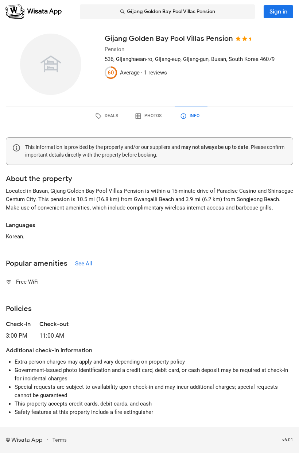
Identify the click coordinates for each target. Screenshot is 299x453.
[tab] (108, 116)
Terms (60, 440)
